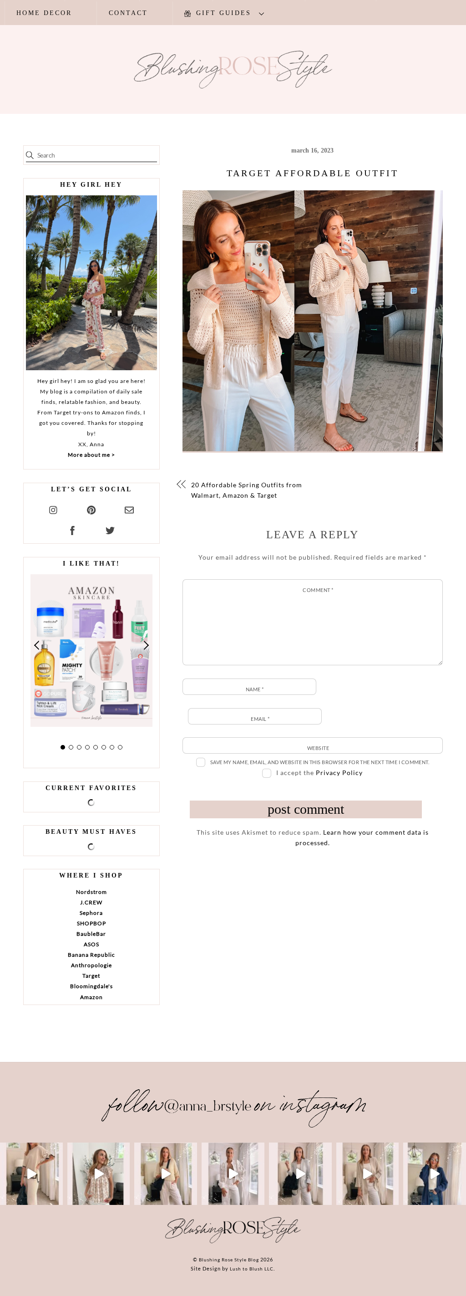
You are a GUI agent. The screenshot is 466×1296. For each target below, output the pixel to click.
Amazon (91, 997)
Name (255, 689)
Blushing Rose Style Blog (229, 1259)
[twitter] (110, 529)
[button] (37, 645)
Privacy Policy (339, 772)
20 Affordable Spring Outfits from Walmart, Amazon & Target (246, 490)
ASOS (91, 944)
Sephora (91, 912)
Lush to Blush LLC (252, 1268)
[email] (129, 508)
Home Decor (44, 13)
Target (91, 975)
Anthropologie (91, 965)
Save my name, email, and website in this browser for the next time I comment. (320, 762)
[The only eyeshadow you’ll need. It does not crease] (98, 1174)
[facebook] (72, 529)
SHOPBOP (91, 923)
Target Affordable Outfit (313, 173)
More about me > (91, 454)
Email (260, 719)
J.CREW (91, 902)
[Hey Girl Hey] (91, 282)
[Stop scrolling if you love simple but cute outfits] (300, 1174)
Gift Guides (222, 13)
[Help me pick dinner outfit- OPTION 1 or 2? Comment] (233, 1174)
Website (318, 748)
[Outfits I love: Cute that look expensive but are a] (165, 1174)
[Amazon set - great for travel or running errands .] (31, 1174)
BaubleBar (91, 933)
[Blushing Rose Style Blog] (233, 1242)
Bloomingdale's (91, 986)
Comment (318, 590)
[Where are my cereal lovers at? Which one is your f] (367, 1174)
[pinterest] (91, 508)
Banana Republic (91, 954)
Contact (128, 13)
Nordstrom (91, 891)
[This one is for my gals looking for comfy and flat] (434, 1174)
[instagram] (54, 508)
